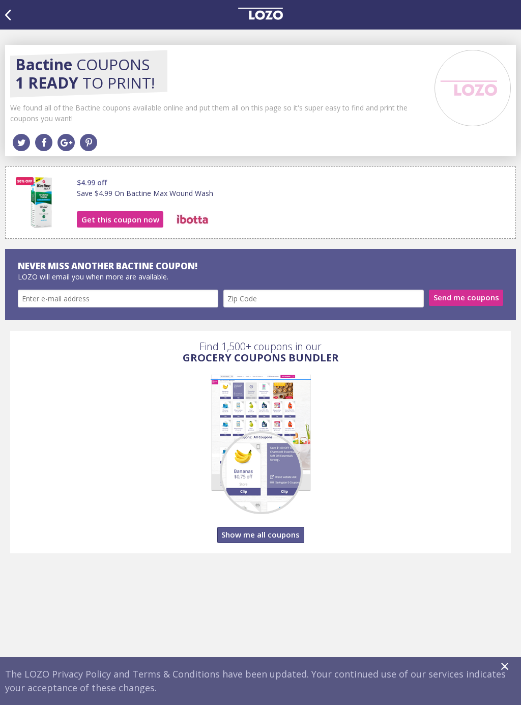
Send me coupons (466, 297)
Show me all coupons (260, 534)
